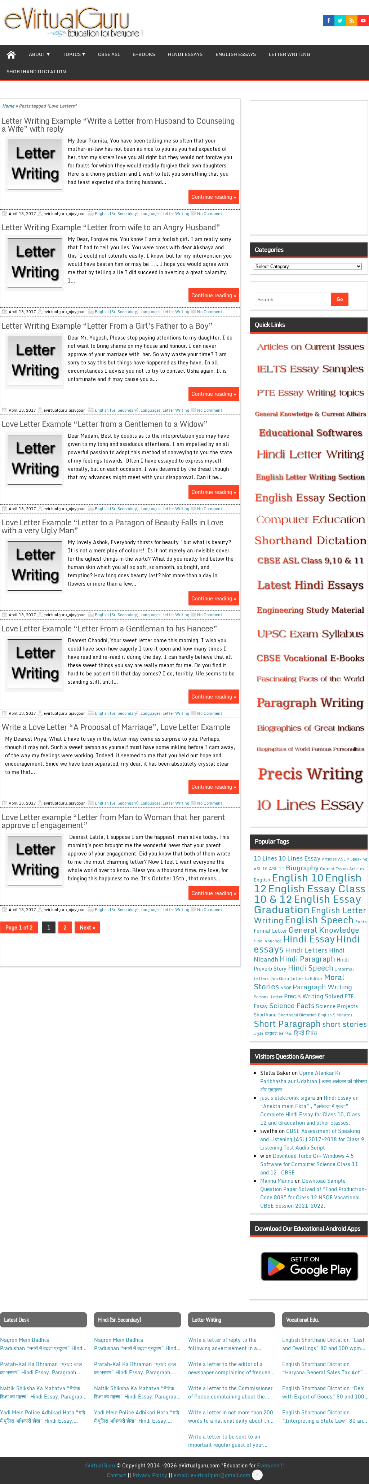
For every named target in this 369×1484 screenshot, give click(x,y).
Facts (361, 921)
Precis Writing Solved (313, 996)
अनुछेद (258, 1033)
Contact (116, 1475)
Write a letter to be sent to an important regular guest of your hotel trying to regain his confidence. (225, 1440)
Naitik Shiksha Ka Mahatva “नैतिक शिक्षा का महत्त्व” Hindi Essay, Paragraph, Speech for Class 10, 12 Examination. (43, 1392)
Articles (329, 859)
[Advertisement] (311, 170)
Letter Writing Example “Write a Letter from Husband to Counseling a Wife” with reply (118, 124)
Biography (302, 867)
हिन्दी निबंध (305, 1033)
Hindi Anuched (267, 940)
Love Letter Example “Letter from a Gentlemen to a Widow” (104, 423)
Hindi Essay (309, 938)
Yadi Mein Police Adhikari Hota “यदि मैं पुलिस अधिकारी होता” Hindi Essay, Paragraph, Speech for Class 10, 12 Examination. (42, 1416)
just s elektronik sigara (287, 1098)
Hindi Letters (306, 949)
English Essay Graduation (307, 904)
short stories (344, 1024)
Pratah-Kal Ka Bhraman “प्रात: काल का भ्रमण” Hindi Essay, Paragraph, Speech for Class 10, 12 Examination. (41, 1368)
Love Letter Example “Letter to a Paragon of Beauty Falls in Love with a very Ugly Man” (112, 526)
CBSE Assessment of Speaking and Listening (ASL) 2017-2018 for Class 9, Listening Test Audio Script (313, 1139)
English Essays (235, 54)
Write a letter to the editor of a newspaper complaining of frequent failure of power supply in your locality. (230, 1368)
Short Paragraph (287, 1023)
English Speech (319, 919)
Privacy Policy (150, 1475)
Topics (72, 54)
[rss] (351, 20)
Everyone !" (271, 1465)
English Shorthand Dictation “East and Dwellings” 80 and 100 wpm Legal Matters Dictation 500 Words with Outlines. (324, 1344)
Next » (87, 927)
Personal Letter (268, 997)
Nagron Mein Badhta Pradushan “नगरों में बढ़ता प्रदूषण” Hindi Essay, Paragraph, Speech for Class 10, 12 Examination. (42, 1344)
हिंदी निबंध (286, 1033)
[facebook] (328, 20)
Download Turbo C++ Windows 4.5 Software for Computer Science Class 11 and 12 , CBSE (309, 1164)
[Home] (11, 53)
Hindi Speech (310, 967)
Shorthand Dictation (36, 71)
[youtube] (363, 20)
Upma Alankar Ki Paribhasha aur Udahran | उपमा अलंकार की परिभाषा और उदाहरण (313, 1081)
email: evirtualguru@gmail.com (212, 1475)
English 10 (298, 877)
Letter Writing (289, 54)
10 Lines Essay (299, 858)
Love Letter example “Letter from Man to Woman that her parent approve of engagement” (113, 821)
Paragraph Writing (322, 986)
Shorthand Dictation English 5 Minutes (315, 1015)
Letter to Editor (306, 978)
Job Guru (279, 978)
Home (8, 105)
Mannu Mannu (276, 1181)
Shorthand (265, 1015)
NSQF (285, 988)
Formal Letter (270, 931)
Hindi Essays (185, 54)
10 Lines (265, 858)
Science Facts (291, 1005)
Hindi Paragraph (307, 959)
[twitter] (340, 20)
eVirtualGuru (99, 1465)
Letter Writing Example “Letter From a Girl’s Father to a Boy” (107, 325)
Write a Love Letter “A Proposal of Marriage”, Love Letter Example (115, 727)
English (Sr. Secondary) (116, 213)
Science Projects (337, 1006)
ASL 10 (260, 869)
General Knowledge (323, 930)
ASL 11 (276, 868)
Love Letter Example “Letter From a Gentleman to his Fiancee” (109, 628)
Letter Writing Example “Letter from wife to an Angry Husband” (110, 227)
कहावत (271, 1033)
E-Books (144, 54)
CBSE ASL (109, 54)
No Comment (209, 213)
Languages (150, 213)
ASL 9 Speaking (352, 859)
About (37, 54)
